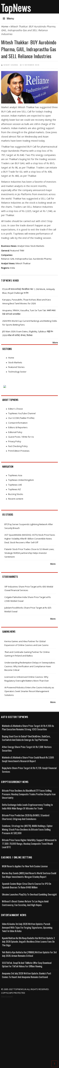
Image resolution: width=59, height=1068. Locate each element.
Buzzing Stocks (15, 494)
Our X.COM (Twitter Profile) (21, 417)
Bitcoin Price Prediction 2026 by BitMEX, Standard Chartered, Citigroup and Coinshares (25, 817)
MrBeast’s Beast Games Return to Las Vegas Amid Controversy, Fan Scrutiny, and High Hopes (25, 903)
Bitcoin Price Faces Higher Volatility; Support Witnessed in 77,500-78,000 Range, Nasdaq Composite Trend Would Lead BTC (29, 843)
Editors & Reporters (18, 427)
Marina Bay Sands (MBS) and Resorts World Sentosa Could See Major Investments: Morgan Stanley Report (29, 874)
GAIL (12, 258)
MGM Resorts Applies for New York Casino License (25, 866)
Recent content (15, 498)
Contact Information (18, 422)
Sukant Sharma (10, 64)
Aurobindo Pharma (42, 258)
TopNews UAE (15, 484)
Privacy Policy (14, 441)
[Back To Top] (54, 1063)
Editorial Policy (15, 432)
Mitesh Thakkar (23, 263)
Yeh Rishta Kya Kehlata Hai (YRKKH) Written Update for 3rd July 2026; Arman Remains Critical (29, 954)
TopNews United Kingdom (21, 479)
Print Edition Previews (19, 450)
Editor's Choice (15, 408)
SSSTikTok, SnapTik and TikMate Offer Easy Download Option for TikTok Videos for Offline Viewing (26, 964)
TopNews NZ (14, 489)
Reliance (5, 258)
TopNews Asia (15, 475)
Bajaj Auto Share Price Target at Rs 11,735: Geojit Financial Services (29, 769)
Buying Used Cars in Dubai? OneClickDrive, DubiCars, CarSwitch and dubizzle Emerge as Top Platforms (26, 738)
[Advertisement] (29, 1030)
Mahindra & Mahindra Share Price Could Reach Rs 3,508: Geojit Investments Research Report (28, 759)
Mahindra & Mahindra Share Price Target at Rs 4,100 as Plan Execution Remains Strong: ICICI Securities (28, 727)
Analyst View (23, 245)
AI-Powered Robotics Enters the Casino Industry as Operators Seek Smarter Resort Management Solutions (29, 691)
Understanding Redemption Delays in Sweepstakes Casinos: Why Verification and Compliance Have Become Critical (29, 666)
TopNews (16, 7)
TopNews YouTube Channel (22, 413)
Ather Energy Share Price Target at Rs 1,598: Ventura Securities (26, 748)
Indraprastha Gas (23, 258)
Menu (10, 18)
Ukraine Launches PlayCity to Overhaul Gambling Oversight (29, 894)
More (55, 342)
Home (4, 26)
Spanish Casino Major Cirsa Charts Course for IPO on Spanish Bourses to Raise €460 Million (26, 885)
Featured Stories (16, 367)
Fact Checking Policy (18, 446)
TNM (22, 250)
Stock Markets (37, 245)
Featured (14, 250)
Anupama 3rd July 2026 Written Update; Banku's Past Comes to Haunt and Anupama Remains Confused (26, 975)
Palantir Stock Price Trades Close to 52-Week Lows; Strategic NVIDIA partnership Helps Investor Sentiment (29, 553)
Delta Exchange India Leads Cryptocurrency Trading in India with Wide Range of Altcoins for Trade (27, 806)
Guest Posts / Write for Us (21, 436)
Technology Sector (17, 371)
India (12, 267)
